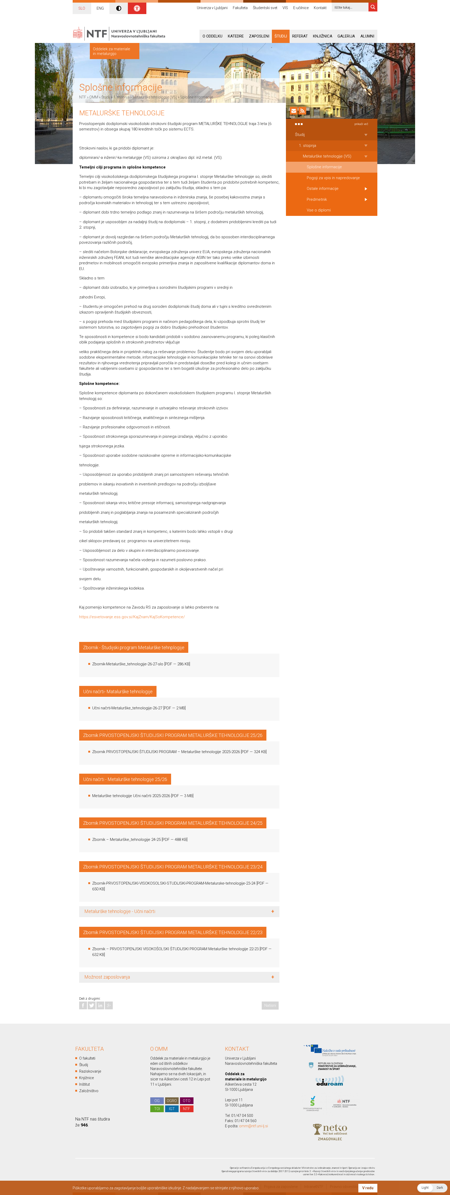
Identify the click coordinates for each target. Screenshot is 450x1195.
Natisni (270, 1005)
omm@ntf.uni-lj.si (253, 1126)
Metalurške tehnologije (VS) (155, 97)
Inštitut (84, 1084)
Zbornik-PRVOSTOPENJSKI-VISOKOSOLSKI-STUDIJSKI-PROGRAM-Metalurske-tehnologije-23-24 (173, 883)
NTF (82, 97)
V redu (367, 1188)
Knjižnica (322, 36)
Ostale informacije (323, 188)
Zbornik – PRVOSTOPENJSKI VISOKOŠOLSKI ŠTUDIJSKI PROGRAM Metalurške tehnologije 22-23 (175, 949)
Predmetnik (317, 199)
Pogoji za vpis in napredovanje (333, 178)
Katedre (236, 36)
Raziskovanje (90, 1071)
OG (157, 1101)
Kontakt (320, 8)
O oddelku (212, 36)
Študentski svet (265, 8)
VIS (285, 8)
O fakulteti (87, 1058)
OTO (186, 1101)
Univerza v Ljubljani (212, 8)
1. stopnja (121, 97)
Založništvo (88, 1091)
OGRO (172, 1101)
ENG (100, 8)
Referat (300, 36)
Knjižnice (86, 1078)
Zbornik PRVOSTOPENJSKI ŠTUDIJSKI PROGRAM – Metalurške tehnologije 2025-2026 (166, 751)
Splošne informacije (196, 97)
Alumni (367, 36)
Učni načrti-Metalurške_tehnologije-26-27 (127, 708)
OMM (93, 97)
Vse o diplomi (319, 210)
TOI (157, 1109)
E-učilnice (301, 8)
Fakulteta (240, 8)
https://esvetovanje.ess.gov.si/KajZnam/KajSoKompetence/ (132, 617)
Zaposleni (259, 36)
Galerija (346, 36)
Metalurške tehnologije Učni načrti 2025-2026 (131, 795)
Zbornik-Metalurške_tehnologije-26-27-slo (127, 664)
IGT (172, 1109)
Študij (280, 36)
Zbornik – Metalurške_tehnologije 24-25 (126, 839)
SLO (81, 8)
